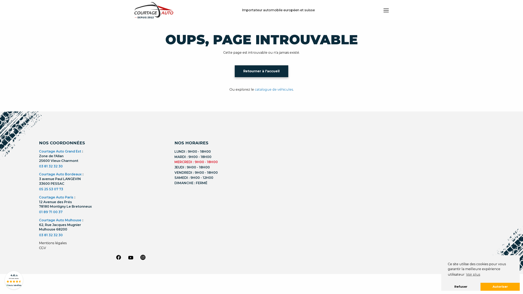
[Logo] (153, 10)
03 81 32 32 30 (51, 166)
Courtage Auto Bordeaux (60, 174)
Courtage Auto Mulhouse (60, 220)
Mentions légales (53, 243)
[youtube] (131, 258)
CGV (42, 248)
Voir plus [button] (473, 274)
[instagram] (143, 257)
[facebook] (118, 257)
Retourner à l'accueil (261, 71)
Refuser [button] (460, 286)
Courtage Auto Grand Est (60, 151)
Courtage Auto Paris (56, 197)
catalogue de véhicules (274, 89)
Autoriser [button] (500, 286)
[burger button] (386, 10)
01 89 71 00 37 (51, 212)
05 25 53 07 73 (51, 189)
